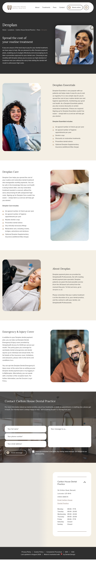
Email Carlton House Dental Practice (64, 501)
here (11, 360)
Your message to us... (58, 429)
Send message (17, 452)
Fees (54, 7)
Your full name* (13, 429)
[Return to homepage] (86, 7)
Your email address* (15, 444)
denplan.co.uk (57, 289)
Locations (11, 30)
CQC (72, 552)
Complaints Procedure (54, 552)
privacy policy (39, 454)
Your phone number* (15, 436)
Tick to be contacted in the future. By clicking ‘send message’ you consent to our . (61, 452)
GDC (66, 552)
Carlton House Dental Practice (25, 30)
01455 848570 (62, 497)
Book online (76, 7)
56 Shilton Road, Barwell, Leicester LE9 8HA (66, 492)
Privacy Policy (26, 552)
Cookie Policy (39, 552)
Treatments (46, 7)
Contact (62, 7)
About (37, 7)
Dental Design (70, 554)
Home (4, 30)
